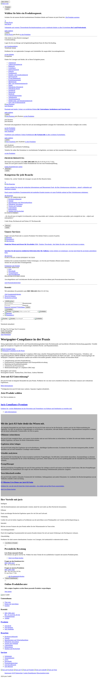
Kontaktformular (10, 616)
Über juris (8, 602)
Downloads (8, 661)
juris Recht (8, 626)
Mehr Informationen (7, 386)
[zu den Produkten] (9, 34)
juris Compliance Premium (14, 404)
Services (4, 652)
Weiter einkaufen (6, 332)
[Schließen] (9, 309)
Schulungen (8, 656)
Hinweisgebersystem (43, 673)
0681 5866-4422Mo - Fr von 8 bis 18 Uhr (12, 614)
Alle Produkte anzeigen (72, 17)
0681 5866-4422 (10, 563)
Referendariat (9, 647)
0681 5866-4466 (10, 569)
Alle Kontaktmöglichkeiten (13, 294)
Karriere (7, 605)
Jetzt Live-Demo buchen (8, 489)
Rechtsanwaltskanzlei (11, 636)
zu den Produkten (25, 34)
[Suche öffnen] (8, 311)
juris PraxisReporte (10, 665)
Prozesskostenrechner (11, 663)
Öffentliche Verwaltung (12, 642)
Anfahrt (7, 618)
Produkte (4, 622)
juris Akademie (9, 629)
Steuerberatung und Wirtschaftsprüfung (16, 640)
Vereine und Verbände (11, 643)
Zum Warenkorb (6, 334)
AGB (13, 673)
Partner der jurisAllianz (12, 604)
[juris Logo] (5, 3)
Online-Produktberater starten (13, 167)
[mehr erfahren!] (8, 349)
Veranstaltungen (9, 658)
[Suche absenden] (16, 311)
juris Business (9, 627)
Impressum (8, 673)
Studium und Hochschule (12, 648)
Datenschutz (19, 673)
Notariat (7, 638)
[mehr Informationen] (49, 400)
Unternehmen (9, 645)
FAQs (6, 659)
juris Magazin (9, 666)
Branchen (4, 633)
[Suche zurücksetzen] (42, 311)
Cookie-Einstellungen (29, 673)
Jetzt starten (8, 591)
